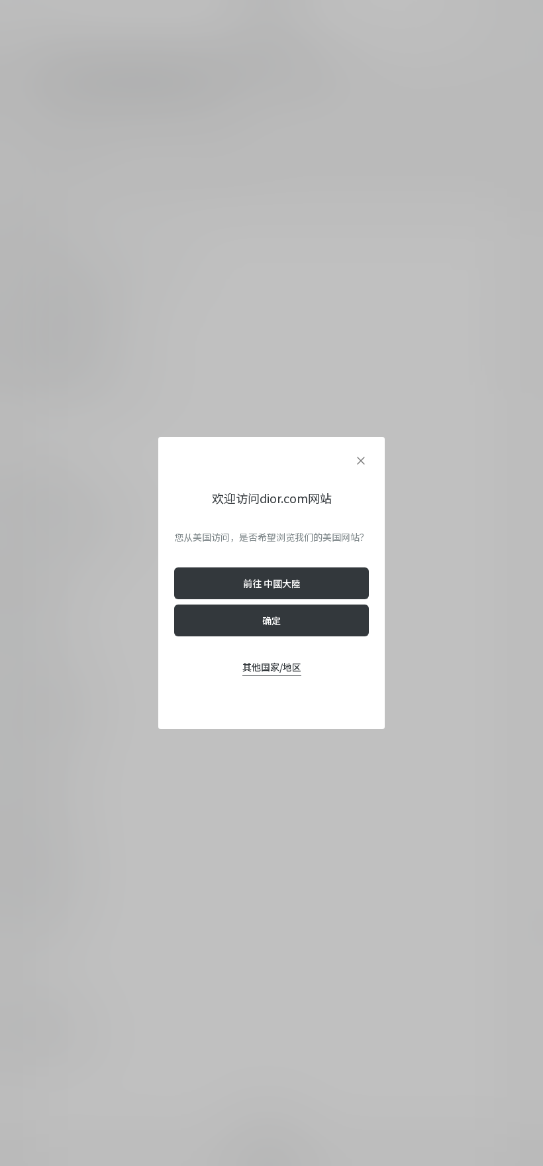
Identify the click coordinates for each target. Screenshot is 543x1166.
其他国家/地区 (271, 666)
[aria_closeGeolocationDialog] (361, 461)
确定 (271, 620)
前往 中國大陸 (272, 583)
